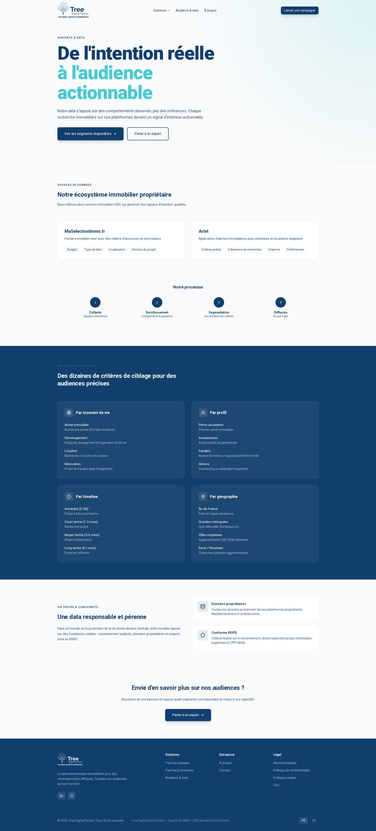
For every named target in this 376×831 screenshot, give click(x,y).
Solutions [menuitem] (159, 10)
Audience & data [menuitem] (187, 10)
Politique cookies (284, 777)
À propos (225, 763)
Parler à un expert (147, 134)
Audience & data (176, 777)
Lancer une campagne (299, 10)
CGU (276, 785)
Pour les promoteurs (179, 770)
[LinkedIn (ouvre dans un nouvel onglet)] (61, 795)
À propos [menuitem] (210, 10)
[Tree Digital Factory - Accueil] (73, 10)
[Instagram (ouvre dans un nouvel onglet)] (72, 795)
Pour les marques (177, 763)
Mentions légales (285, 763)
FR (303, 820)
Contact (224, 770)
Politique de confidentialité (291, 770)
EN (314, 820)
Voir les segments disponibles (87, 134)
